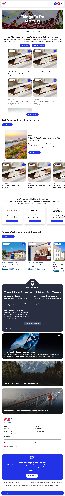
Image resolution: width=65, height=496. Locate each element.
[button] (11, 259)
